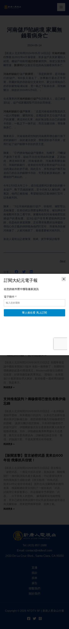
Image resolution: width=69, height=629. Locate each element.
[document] (34, 314)
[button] (63, 279)
